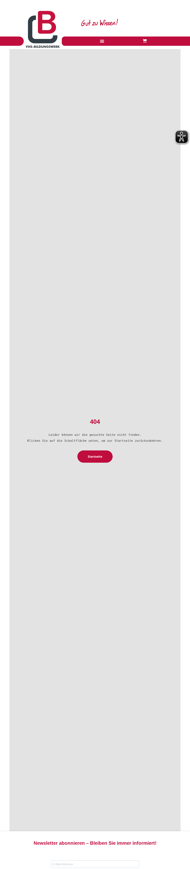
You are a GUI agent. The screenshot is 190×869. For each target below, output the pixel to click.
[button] (102, 41)
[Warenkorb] (144, 41)
